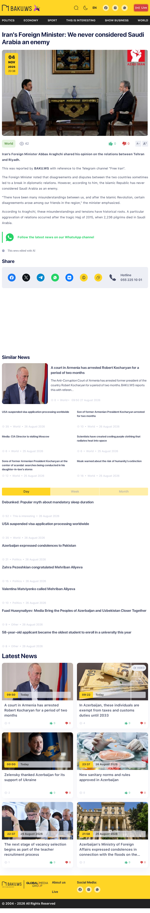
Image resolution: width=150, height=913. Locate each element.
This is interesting (81, 20)
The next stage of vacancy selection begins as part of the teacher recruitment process (35, 849)
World (143, 20)
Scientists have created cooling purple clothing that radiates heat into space (108, 438)
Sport (52, 20)
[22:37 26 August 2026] (37, 820)
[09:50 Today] (37, 681)
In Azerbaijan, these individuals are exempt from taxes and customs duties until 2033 (109, 710)
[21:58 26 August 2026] (112, 820)
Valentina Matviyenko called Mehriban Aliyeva (38, 589)
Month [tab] (124, 491)
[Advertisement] (75, 321)
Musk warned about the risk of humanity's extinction (109, 461)
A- (138, 143)
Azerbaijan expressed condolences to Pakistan (39, 545)
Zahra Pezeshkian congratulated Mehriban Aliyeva (42, 567)
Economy (31, 20)
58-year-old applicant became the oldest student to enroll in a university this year (66, 632)
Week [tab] (75, 491)
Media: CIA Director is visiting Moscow (25, 436)
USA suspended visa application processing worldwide (35, 411)
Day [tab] (26, 491)
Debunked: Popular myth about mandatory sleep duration (48, 502)
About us (59, 882)
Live (144, 7)
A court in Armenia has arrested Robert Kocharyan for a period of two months (35, 710)
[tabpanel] (75, 573)
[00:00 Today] (37, 751)
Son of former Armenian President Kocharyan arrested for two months (111, 414)
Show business (117, 20)
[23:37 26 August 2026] (112, 751)
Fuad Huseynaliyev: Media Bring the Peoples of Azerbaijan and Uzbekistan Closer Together (74, 610)
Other (14, 624)
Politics (8, 20)
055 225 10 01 (131, 280)
